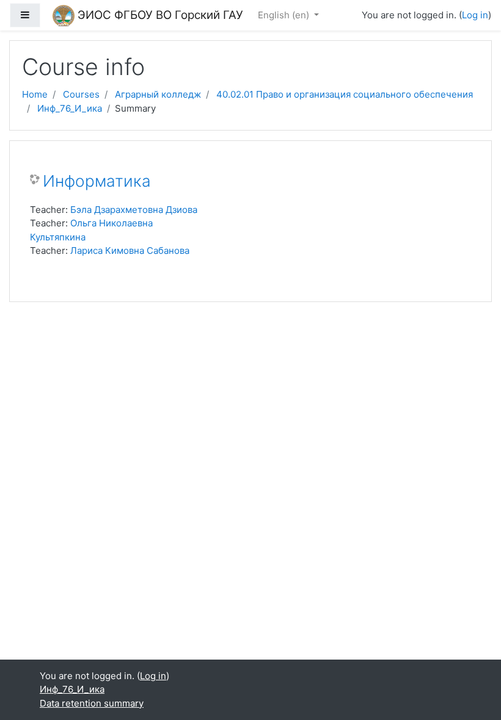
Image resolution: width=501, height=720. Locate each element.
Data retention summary (92, 703)
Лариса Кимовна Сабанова (129, 250)
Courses (81, 94)
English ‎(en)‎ (285, 15)
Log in (475, 15)
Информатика (97, 180)
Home (35, 94)
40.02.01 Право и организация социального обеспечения (344, 94)
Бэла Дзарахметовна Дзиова (133, 209)
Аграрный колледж (158, 94)
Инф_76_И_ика (69, 108)
